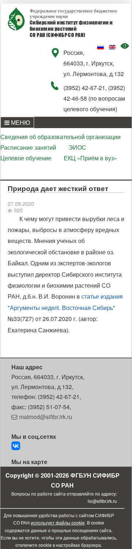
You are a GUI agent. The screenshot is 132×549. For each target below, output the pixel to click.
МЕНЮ (20, 122)
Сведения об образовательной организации (60, 136)
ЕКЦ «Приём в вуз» (90, 158)
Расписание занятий (28, 147)
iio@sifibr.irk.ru (102, 501)
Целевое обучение (25, 158)
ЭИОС (77, 147)
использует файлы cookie (58, 522)
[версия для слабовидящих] (126, 46)
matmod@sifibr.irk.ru (45, 416)
